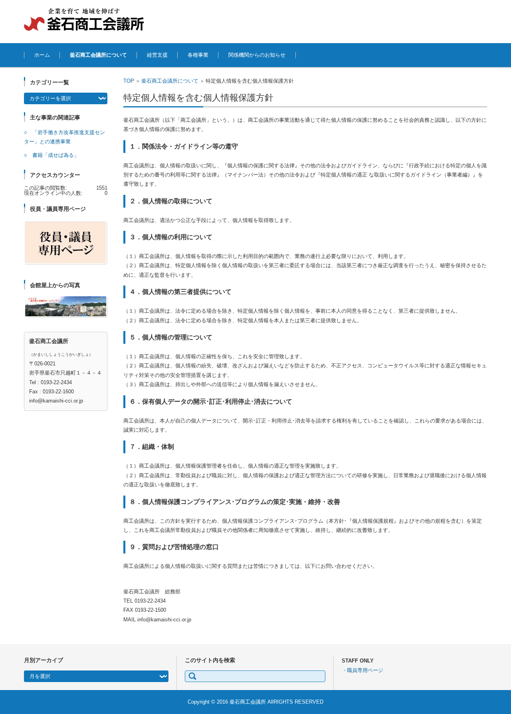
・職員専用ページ (362, 670)
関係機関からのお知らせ (256, 55)
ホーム (42, 55)
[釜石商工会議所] (84, 19)
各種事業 (198, 55)
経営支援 (157, 55)
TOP (128, 81)
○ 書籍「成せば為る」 (51, 155)
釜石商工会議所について (98, 55)
